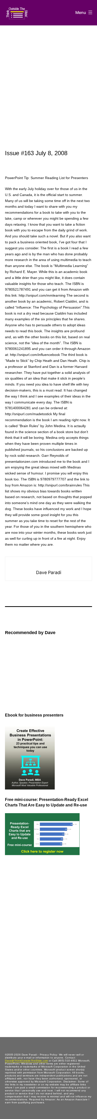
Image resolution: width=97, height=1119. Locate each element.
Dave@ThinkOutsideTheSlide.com (26, 1060)
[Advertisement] (48, 76)
